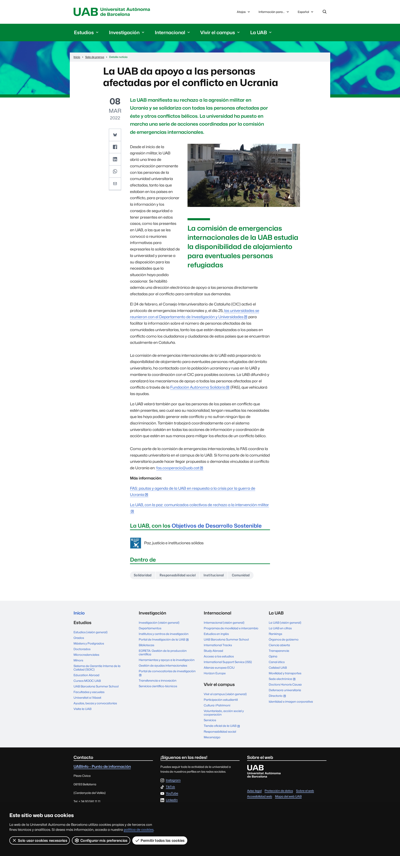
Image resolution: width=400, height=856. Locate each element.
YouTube (172, 793)
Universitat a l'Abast (87, 697)
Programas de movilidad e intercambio (231, 628)
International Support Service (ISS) (228, 662)
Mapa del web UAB (288, 796)
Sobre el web (305, 790)
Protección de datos (279, 790)
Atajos (241, 12)
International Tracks (218, 645)
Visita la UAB (82, 709)
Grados (79, 637)
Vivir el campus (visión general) (225, 694)
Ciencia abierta (279, 645)
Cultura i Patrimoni (217, 705)
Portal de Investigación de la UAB (164, 639)
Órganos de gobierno (284, 639)
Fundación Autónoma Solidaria (197, 387)
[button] (115, 135)
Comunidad (241, 575)
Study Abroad (213, 650)
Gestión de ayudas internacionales (163, 665)
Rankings (275, 634)
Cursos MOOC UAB (87, 680)
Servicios (210, 720)
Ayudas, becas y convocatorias (95, 703)
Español (303, 13)
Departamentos (150, 628)
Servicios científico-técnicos (158, 686)
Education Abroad (86, 675)
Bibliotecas (146, 645)
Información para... (272, 12)
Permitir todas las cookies (163, 840)
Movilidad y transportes (285, 673)
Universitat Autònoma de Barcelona (113, 12)
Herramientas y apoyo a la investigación (167, 660)
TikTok (170, 787)
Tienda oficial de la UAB (223, 726)
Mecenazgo (212, 737)
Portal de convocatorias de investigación (167, 673)
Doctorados (82, 649)
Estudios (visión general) (91, 632)
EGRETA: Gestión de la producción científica (163, 652)
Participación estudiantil (221, 699)
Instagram (173, 780)
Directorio (278, 696)
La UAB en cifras (280, 628)
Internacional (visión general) (224, 622)
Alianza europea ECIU (219, 667)
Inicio (79, 613)
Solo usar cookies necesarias (42, 840)
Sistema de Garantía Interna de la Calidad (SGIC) (97, 667)
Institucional (214, 575)
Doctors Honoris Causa (285, 684)
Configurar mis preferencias (104, 840)
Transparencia (279, 650)
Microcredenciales (86, 654)
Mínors (78, 660)
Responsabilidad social (178, 575)
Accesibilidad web (259, 796)
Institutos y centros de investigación (164, 634)
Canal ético (277, 662)
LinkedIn (172, 800)
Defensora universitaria (285, 690)
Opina (273, 656)
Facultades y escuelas (89, 692)
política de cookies (139, 830)
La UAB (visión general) (285, 622)
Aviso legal (254, 790)
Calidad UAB (278, 667)
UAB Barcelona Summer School (96, 686)
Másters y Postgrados (89, 643)
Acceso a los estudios (219, 656)
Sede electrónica (283, 679)
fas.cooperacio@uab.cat (177, 468)
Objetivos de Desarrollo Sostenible (217, 525)
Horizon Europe (215, 673)
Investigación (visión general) (159, 622)
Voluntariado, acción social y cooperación (224, 712)
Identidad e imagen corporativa (291, 701)
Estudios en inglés (216, 634)
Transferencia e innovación (157, 680)
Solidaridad (143, 575)
